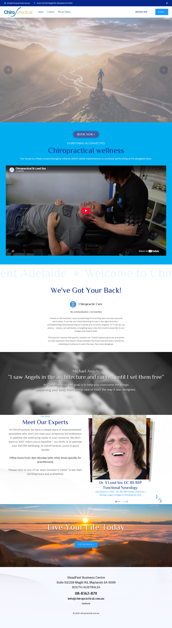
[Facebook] (167, 3)
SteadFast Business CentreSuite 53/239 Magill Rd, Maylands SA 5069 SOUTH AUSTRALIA (86, 582)
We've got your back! (86, 67)
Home (40, 12)
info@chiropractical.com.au (86, 598)
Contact (50, 12)
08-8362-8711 (86, 593)
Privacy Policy (64, 12)
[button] (125, 501)
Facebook (86, 603)
